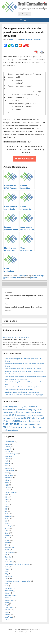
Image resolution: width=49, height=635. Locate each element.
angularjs (13, 406)
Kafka (6, 530)
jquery (5, 278)
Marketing (8, 535)
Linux (6, 533)
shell (21, 427)
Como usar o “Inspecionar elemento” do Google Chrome (23, 387)
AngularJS (8, 449)
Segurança (8, 576)
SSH (6, 583)
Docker (7, 482)
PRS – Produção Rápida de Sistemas (17, 564)
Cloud (6, 466)
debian (17, 412)
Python (7, 569)
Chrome (7, 463)
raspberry (24, 424)
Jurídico (7, 528)
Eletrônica (8, 487)
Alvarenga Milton (26, 39)
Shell (6, 578)
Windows (7, 614)
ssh (35, 427)
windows (6, 430)
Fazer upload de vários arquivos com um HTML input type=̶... (25, 395)
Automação (8, 456)
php (30, 421)
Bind (6, 461)
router (7, 426)
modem (14, 420)
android (6, 406)
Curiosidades (9, 475)
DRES (7, 485)
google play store (31, 415)
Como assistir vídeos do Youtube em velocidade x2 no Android (25, 376)
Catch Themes (30, 632)
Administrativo (9, 442)
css (41, 409)
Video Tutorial (9, 607)
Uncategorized (9, 600)
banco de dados (30, 406)
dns (40, 412)
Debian (7, 480)
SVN (6, 586)
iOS (6, 521)
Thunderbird (8, 588)
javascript (40, 276)
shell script (28, 427)
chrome (13, 409)
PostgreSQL (9, 562)
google (13, 415)
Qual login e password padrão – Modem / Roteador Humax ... (25, 371)
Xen (6, 619)
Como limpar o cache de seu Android (17, 379)
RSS (6, 571)
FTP (6, 502)
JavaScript (22, 276)
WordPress (8, 617)
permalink (33, 278)
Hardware (8, 516)
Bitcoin (38, 407)
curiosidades (8, 412)
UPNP (7, 602)
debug (23, 412)
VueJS (7, 612)
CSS (6, 473)
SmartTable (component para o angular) (18, 581)
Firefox (7, 499)
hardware (6, 418)
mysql (22, 421)
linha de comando (38, 418)
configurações (32, 409)
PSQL (7, 566)
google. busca (21, 415)
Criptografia (8, 468)
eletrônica (5, 415)
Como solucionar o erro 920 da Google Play (19, 389)
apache (19, 407)
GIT (6, 511)
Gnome (7, 514)
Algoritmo (8, 444)
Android (7, 446)
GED (6, 506)
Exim (6, 497)
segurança (15, 427)
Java (6, 523)
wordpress (14, 430)
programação (11, 424)
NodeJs (7, 550)
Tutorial (7, 593)
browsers (6, 409)
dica (36, 412)
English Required (10, 492)
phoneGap (8, 557)
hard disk (40, 415)
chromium (22, 409)
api (22, 407)
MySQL (7, 540)
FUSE (7, 504)
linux (5, 421)
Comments (37, 39)
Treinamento (9, 590)
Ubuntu (39, 427)
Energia (7, 490)
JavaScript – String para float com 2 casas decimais (22, 392)
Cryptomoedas (9, 470)
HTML (7, 518)
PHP (6, 559)
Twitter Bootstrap (10, 595)
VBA (6, 605)
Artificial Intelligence (11, 454)
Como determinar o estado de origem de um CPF (21, 374)
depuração (30, 412)
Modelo (7, 538)
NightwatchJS (9, 547)
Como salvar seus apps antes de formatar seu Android (23, 368)
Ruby (6, 574)
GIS (6, 509)
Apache (7, 451)
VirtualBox (8, 610)
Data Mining (8, 478)
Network (7, 542)
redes (38, 424)
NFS (6, 545)
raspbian (32, 424)
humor (17, 417)
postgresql (36, 421)
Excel (6, 494)
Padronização (9, 552)
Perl (6, 554)
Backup (7, 458)
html (35, 276)
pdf (26, 421)
